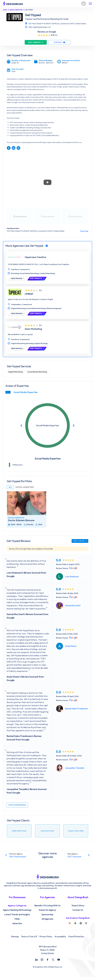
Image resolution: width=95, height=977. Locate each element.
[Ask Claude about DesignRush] (69, 923)
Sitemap (15, 936)
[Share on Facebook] (9, 148)
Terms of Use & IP (29, 936)
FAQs (17, 919)
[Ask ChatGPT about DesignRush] (81, 923)
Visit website (34, 42)
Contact (58, 42)
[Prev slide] (21, 425)
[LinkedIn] (36, 959)
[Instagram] (42, 959)
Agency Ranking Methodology (17, 910)
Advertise (17, 923)
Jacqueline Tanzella (74, 768)
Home (5, 10)
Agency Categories (17, 905)
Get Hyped (33, 15)
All (10, 487)
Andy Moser (71, 646)
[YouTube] (58, 959)
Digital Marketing (15, 372)
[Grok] (86, 923)
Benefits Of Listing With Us (47, 905)
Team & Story (77, 905)
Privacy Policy (46, 936)
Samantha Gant (73, 605)
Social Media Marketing (37, 372)
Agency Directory (16, 10)
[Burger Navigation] (90, 3)
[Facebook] (47, 959)
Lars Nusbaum (72, 576)
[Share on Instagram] (18, 148)
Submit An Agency (47, 910)
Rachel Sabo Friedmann (76, 708)
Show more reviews (17, 805)
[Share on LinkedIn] (13, 148)
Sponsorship (47, 914)
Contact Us (77, 910)
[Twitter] (53, 959)
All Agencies (47, 919)
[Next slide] (73, 425)
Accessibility (60, 936)
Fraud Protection (76, 936)
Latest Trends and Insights (17, 914)
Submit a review (79, 541)
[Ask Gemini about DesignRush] (75, 923)
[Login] (83, 3)
